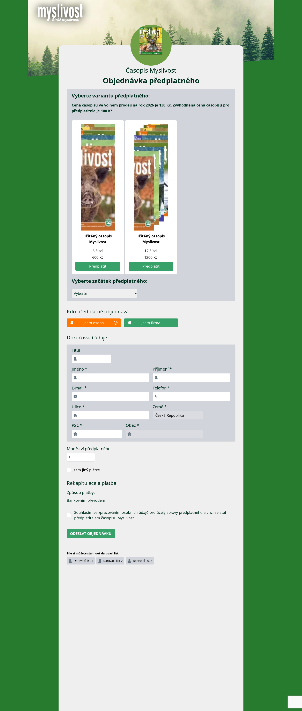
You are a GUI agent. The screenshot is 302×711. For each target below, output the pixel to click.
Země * (160, 406)
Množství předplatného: (89, 448)
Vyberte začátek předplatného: (110, 281)
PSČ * (77, 425)
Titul (76, 350)
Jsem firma (151, 322)
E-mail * (79, 388)
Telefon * (161, 388)
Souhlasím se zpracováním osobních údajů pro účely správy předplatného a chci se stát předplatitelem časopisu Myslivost (150, 515)
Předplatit (97, 266)
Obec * (132, 425)
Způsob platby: (81, 492)
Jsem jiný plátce (86, 469)
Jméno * (79, 369)
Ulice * (78, 406)
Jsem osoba (94, 322)
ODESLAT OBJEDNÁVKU (91, 533)
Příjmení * (162, 369)
